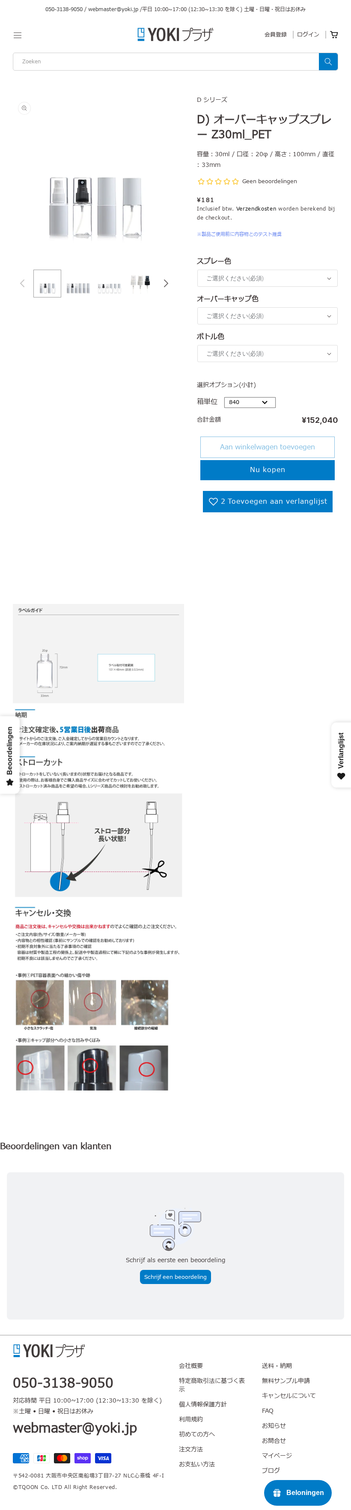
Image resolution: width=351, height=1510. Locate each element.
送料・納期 (277, 1366)
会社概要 (191, 1366)
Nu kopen (268, 470)
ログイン (308, 34)
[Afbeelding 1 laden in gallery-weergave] (47, 283)
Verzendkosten (256, 209)
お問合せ (274, 1440)
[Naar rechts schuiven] (166, 283)
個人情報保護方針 (203, 1404)
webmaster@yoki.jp (113, 9)
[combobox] (175, 62)
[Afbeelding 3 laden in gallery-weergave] (109, 283)
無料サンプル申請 (286, 1380)
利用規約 (191, 1419)
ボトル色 (210, 337)
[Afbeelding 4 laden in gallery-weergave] (140, 283)
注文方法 (191, 1449)
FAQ (268, 1410)
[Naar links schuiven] (22, 283)
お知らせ (274, 1425)
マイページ (277, 1455)
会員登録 (276, 34)
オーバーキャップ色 (228, 299)
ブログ (271, 1470)
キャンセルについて (289, 1395)
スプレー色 (214, 261)
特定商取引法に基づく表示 (212, 1385)
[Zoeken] (328, 61)
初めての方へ (197, 1434)
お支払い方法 (197, 1464)
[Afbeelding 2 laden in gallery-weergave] (78, 283)
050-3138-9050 (64, 9)
